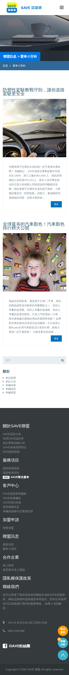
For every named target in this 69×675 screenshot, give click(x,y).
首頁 (5, 65)
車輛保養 (11, 385)
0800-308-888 (16, 630)
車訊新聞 (11, 377)
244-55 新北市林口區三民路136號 (27, 622)
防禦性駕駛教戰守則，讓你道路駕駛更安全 (34, 91)
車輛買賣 (11, 392)
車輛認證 (11, 388)
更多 (56, 204)
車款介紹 (11, 381)
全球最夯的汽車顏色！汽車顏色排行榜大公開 (34, 226)
